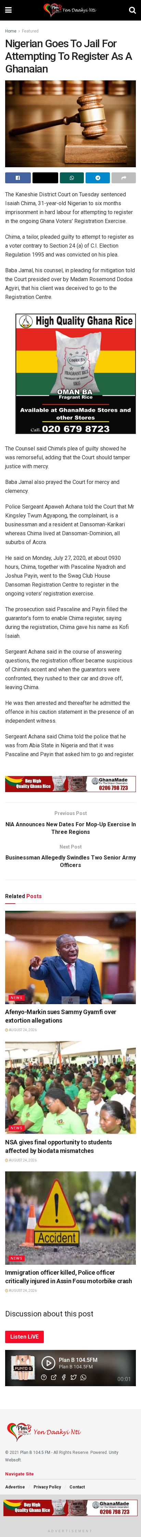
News (17, 998)
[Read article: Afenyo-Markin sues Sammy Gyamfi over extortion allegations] (70, 957)
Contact (77, 1487)
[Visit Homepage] (70, 10)
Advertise (15, 1487)
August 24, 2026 (22, 1030)
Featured (30, 31)
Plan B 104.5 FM (35, 1452)
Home (10, 31)
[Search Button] (132, 10)
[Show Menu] (8, 10)
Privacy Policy (47, 1487)
